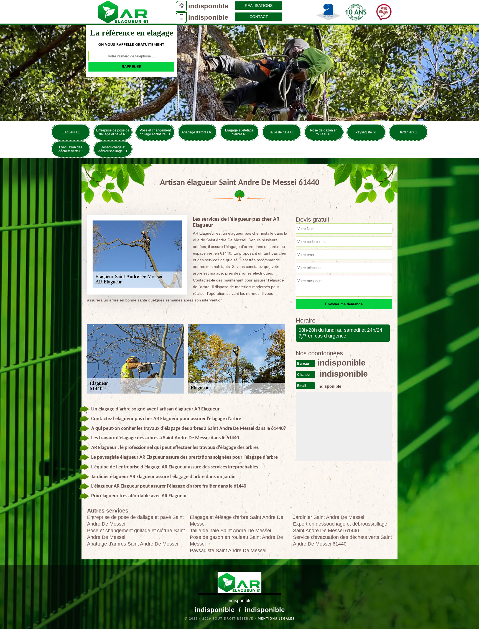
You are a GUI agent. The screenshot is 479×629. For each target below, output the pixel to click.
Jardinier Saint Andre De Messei (328, 517)
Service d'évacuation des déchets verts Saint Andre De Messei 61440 (342, 540)
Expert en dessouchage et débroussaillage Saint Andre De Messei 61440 (340, 527)
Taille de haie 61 (281, 132)
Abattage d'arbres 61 (197, 132)
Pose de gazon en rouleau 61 (324, 132)
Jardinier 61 (408, 132)
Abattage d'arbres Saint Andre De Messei (132, 544)
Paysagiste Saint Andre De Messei (228, 550)
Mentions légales (276, 618)
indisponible (208, 6)
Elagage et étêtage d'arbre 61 (239, 132)
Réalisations (258, 5)
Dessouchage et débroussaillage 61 (113, 149)
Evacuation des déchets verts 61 (70, 149)
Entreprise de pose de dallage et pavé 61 (112, 132)
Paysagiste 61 (366, 132)
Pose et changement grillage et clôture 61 (155, 132)
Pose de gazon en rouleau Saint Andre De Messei (236, 540)
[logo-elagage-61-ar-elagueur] (123, 11)
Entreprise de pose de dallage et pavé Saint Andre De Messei (135, 520)
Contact (258, 16)
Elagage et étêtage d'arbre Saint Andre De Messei (236, 520)
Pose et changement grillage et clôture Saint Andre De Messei (136, 534)
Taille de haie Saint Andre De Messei (230, 530)
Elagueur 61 (71, 132)
